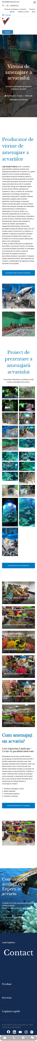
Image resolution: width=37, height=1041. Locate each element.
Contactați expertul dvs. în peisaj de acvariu (18, 806)
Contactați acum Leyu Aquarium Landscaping (18, 566)
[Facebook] (8, 1032)
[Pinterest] (31, 1032)
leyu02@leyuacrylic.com (10, 2)
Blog (33, 12)
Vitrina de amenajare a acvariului (15, 9)
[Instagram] (26, 1032)
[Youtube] (20, 1032)
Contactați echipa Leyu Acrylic (16, 917)
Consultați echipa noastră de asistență (18, 273)
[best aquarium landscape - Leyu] (18, 833)
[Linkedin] (14, 1032)
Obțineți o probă (23, 12)
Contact (7, 32)
